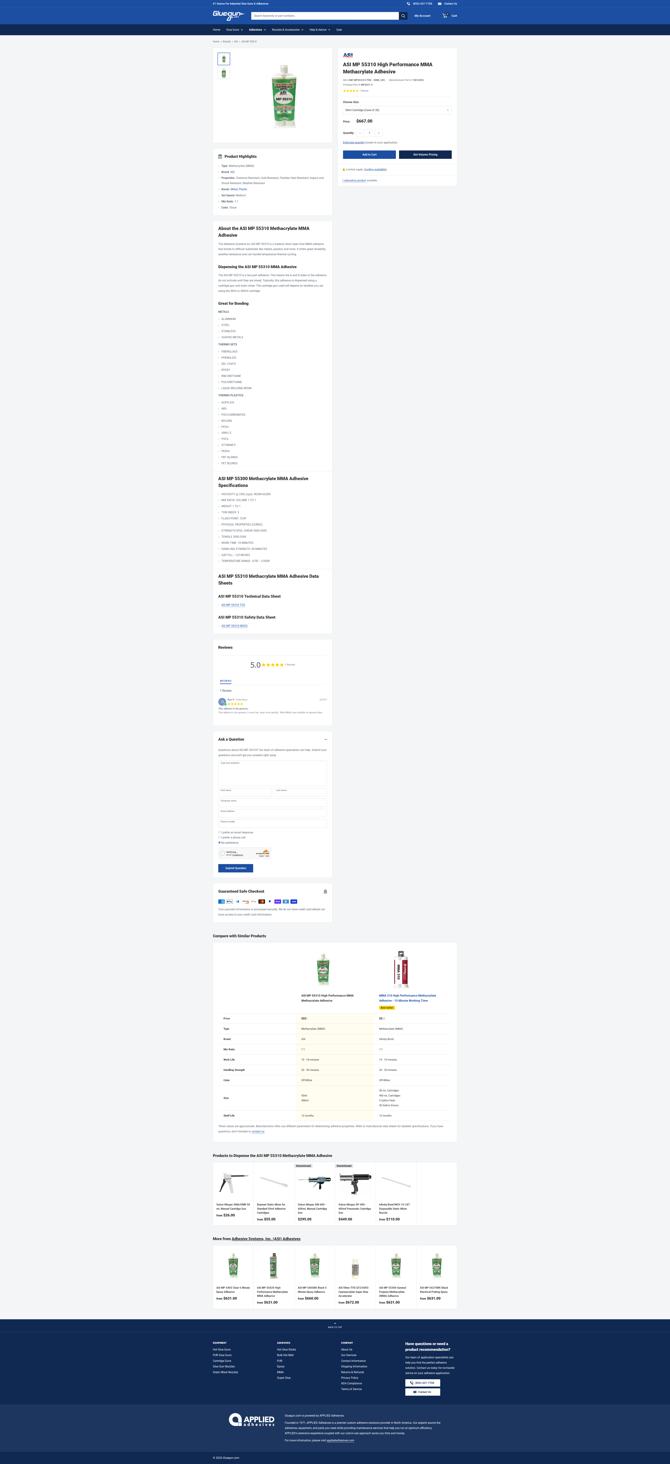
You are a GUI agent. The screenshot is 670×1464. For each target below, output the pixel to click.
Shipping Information (354, 1366)
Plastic (243, 189)
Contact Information (353, 1361)
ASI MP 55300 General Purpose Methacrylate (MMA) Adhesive (392, 1292)
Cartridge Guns (222, 1361)
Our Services (348, 1355)
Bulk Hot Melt (285, 1355)
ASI (236, 41)
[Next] (457, 1277)
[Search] (403, 16)
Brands (227, 41)
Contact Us (450, 3)
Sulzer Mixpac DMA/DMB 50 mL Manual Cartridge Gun (233, 1206)
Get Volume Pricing (425, 154)
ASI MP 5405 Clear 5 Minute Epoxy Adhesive (233, 1289)
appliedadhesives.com (340, 1440)
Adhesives (255, 29)
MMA (280, 1372)
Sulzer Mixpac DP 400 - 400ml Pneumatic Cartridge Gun (354, 1208)
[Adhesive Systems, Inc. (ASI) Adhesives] (397, 55)
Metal (234, 189)
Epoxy (281, 1366)
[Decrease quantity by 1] (360, 133)
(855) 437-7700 (419, 3)
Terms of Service (351, 1389)
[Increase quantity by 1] (378, 133)
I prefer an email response (237, 832)
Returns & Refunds (352, 1372)
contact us (258, 1131)
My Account (422, 15)
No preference (229, 842)
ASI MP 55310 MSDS (234, 625)
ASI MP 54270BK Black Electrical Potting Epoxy (434, 1289)
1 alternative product (354, 180)
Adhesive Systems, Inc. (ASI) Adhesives (266, 1239)
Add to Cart (369, 154)
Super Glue (284, 1377)
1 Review (364, 90)
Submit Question (235, 868)
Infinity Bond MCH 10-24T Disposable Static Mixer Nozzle (394, 1208)
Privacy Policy (349, 1377)
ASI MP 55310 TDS (233, 605)
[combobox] (325, 16)
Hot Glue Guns (222, 1349)
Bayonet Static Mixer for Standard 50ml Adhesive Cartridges (271, 1208)
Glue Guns (232, 29)
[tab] (225, 681)
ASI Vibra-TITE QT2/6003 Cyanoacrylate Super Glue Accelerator (353, 1292)
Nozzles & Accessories (286, 29)
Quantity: (348, 133)
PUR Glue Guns (222, 1355)
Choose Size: (369, 102)
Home (216, 29)
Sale (339, 29)
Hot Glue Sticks (286, 1349)
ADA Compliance (351, 1383)
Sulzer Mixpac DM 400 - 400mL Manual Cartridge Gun (312, 1208)
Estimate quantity (354, 142)
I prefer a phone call (233, 837)
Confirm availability (375, 169)
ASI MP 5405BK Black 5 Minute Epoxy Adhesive (312, 1289)
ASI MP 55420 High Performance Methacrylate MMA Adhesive (272, 1292)
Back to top (335, 1327)
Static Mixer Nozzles (225, 1372)
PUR (279, 1361)
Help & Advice (318, 29)
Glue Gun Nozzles (224, 1366)
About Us (346, 1349)
